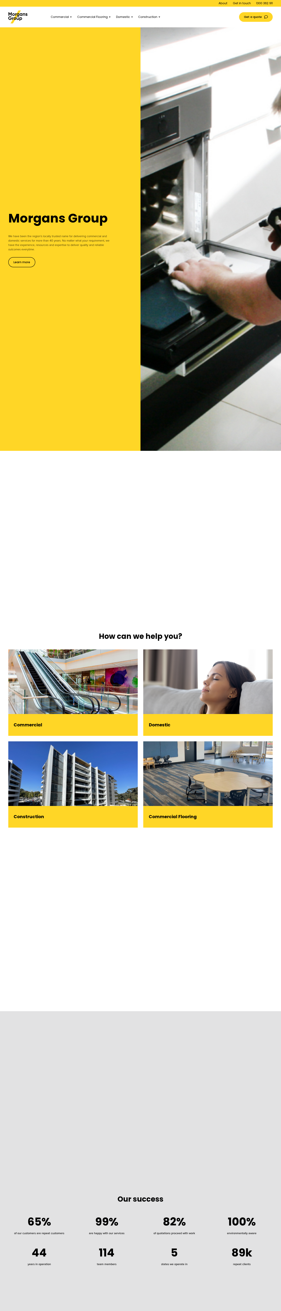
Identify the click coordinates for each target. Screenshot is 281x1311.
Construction (147, 17)
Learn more (21, 262)
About (223, 3)
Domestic (123, 17)
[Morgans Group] (26, 16)
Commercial (60, 17)
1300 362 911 (264, 3)
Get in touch (242, 3)
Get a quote (253, 17)
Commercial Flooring (92, 17)
